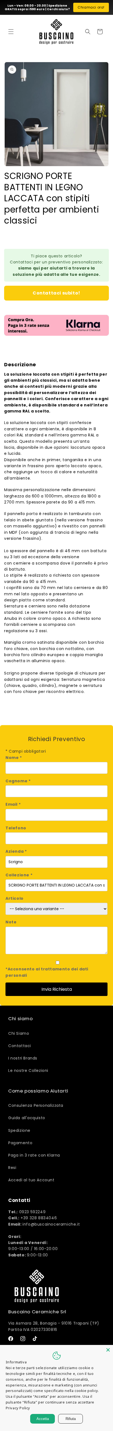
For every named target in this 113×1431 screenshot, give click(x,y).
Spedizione (19, 1130)
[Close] (108, 1350)
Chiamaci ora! (91, 7)
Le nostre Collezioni (28, 1070)
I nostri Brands (22, 1058)
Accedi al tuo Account (31, 1180)
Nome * (13, 757)
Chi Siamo (18, 1033)
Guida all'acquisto (26, 1118)
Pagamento (20, 1143)
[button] (11, 32)
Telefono (15, 828)
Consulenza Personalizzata (35, 1105)
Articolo (14, 898)
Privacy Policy (18, 1407)
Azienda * (16, 851)
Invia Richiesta (56, 989)
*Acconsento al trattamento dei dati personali (46, 972)
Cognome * (17, 781)
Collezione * (18, 875)
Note (10, 922)
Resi (12, 1167)
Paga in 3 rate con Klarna (34, 1155)
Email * (13, 804)
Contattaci (19, 1046)
